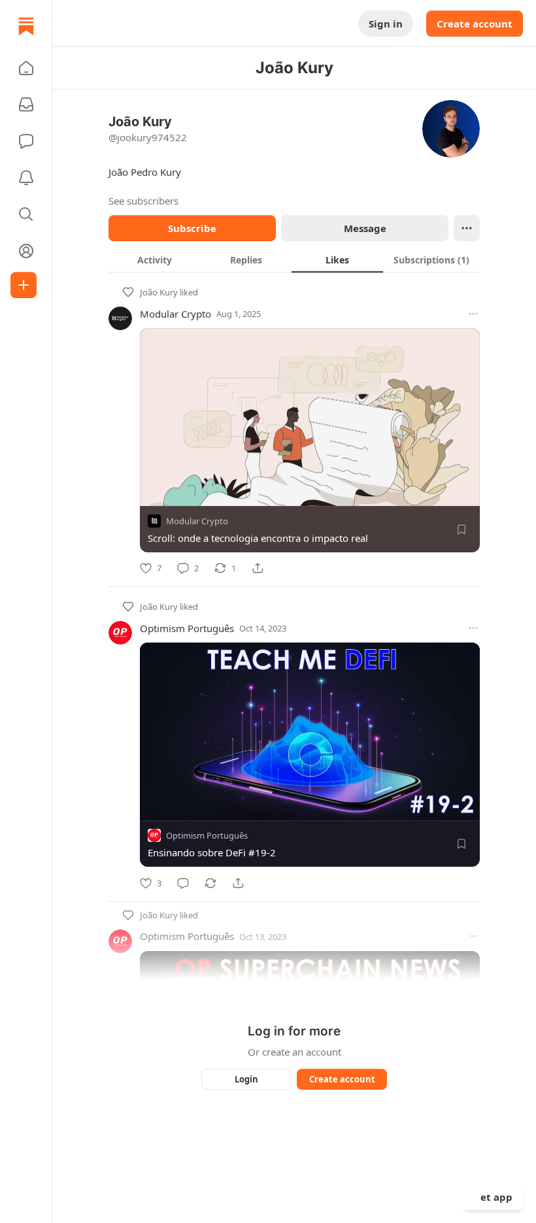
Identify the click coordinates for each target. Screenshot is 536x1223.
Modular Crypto (175, 313)
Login (246, 1079)
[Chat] (26, 141)
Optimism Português (187, 628)
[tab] (154, 259)
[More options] (473, 313)
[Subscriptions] (26, 104)
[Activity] (26, 177)
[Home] (26, 26)
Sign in (386, 23)
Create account (474, 23)
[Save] (461, 529)
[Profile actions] (467, 228)
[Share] (257, 568)
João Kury (159, 292)
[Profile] (26, 251)
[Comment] (183, 883)
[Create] (23, 285)
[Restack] (210, 883)
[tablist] (294, 259)
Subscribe (192, 228)
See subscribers (143, 200)
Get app (492, 1196)
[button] (26, 68)
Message (365, 228)
